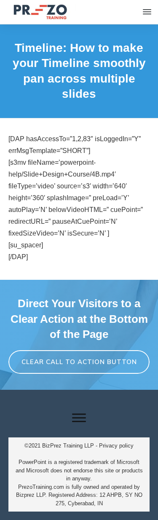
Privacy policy (116, 445)
